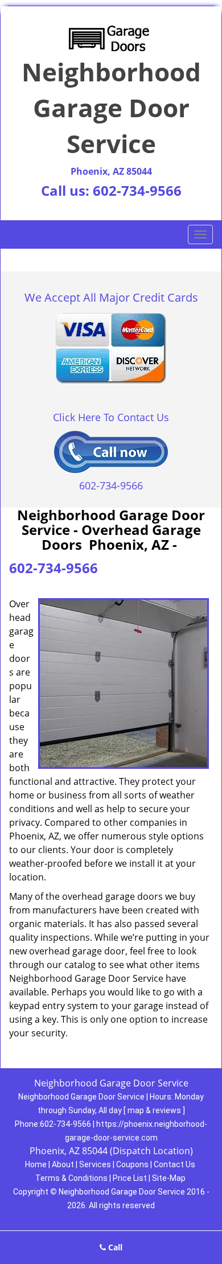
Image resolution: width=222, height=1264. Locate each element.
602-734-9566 (137, 190)
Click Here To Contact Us (111, 417)
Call (114, 1247)
